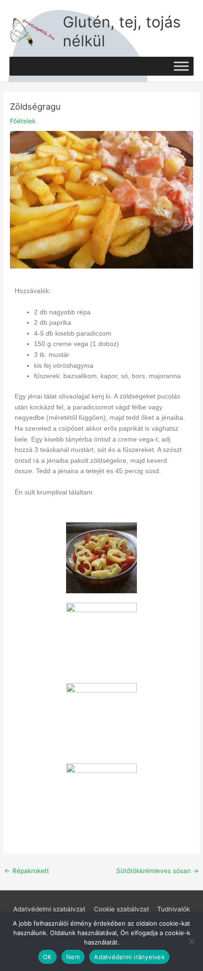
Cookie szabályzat (121, 909)
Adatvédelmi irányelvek (129, 957)
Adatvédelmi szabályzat (49, 909)
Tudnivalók (173, 909)
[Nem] (191, 941)
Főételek (22, 121)
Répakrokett (26, 871)
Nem (73, 957)
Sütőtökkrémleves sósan (157, 871)
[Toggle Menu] (181, 65)
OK (47, 957)
